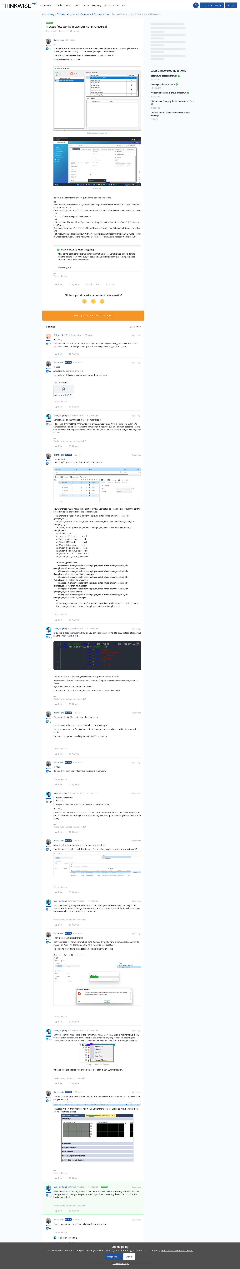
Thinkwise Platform (67, 14)
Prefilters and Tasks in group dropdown (168, 92)
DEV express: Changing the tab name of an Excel (172, 101)
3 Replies (155, 96)
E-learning (96, 5)
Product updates (63, 5)
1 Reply (154, 119)
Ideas (77, 5)
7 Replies (155, 79)
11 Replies (156, 87)
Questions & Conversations (94, 14)
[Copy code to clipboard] (138, 644)
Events (86, 5)
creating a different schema (163, 84)
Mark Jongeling (60, 415)
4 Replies (155, 107)
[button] (212, 5)
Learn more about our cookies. (177, 1250)
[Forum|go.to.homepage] (19, 5)
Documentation (111, 5)
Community (48, 14)
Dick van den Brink (61, 335)
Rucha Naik (58, 40)
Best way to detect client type (164, 75)
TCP (124, 5)
